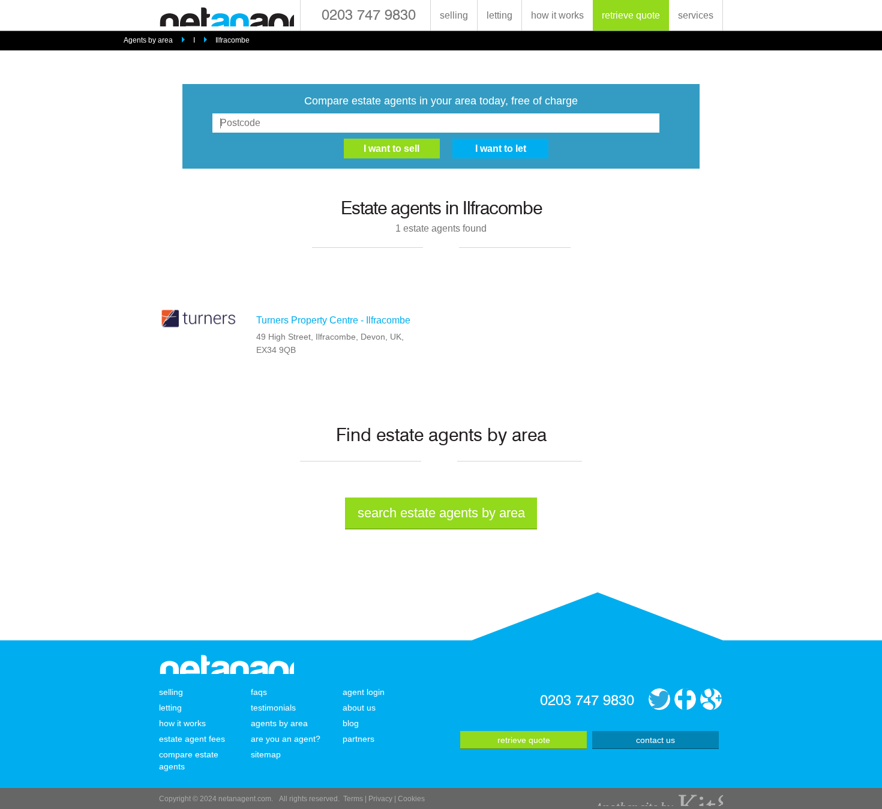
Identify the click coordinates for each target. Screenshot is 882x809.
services (695, 15)
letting (499, 15)
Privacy (380, 799)
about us (359, 707)
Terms (353, 799)
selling (454, 15)
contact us (655, 740)
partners (358, 739)
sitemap (266, 754)
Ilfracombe (232, 40)
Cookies (411, 799)
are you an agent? (285, 739)
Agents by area (148, 40)
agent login (364, 692)
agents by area (279, 723)
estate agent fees (192, 739)
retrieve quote (631, 15)
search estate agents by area (441, 512)
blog (351, 723)
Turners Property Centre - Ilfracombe (333, 320)
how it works (557, 15)
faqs (259, 692)
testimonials (273, 707)
